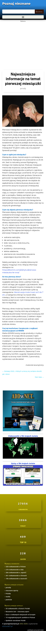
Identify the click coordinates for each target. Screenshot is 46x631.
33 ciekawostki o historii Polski (18, 608)
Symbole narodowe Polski (16, 620)
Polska (8, 593)
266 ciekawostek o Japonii (16, 572)
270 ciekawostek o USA (15, 569)
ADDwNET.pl (7, 626)
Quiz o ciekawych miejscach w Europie (20, 614)
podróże (9, 599)
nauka (8, 596)
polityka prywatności (35, 630)
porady (23, 88)
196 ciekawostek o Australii (16, 578)
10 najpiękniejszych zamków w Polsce (20, 617)
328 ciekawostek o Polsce (16, 566)
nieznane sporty (12, 590)
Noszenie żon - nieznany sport (17, 611)
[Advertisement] (23, 46)
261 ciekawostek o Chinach (16, 575)
